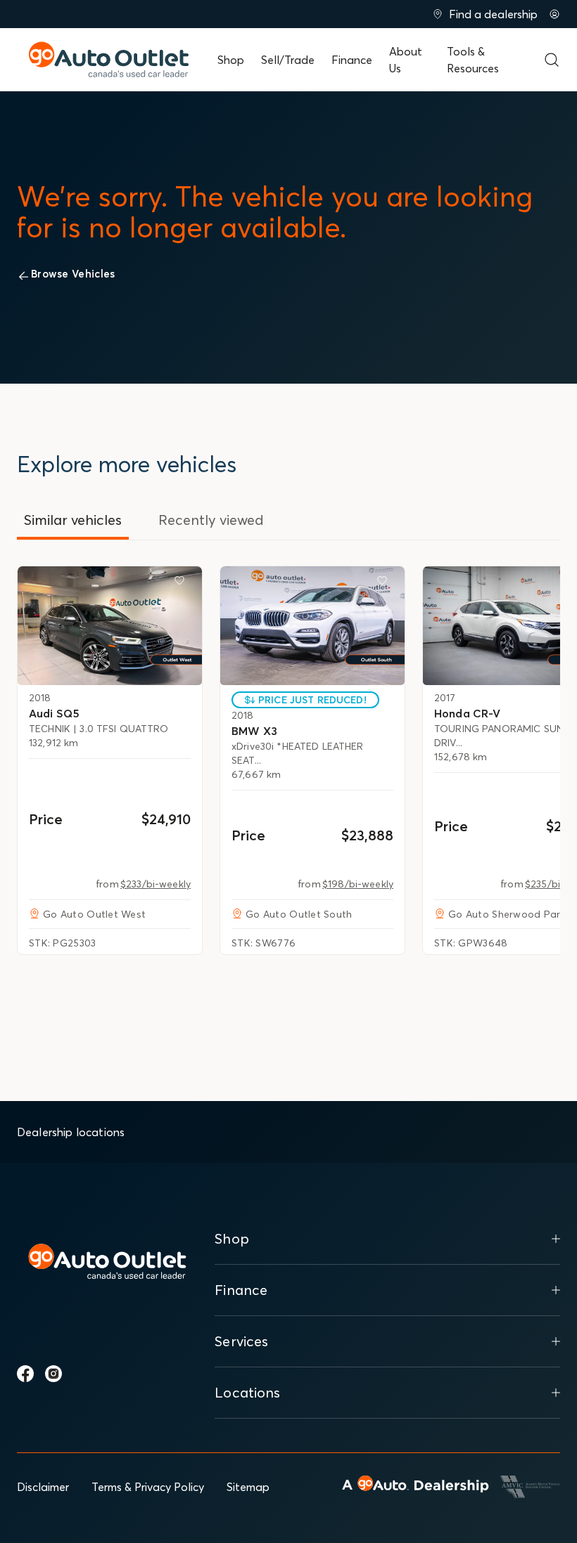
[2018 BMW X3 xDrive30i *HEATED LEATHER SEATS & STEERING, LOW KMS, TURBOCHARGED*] (312, 625)
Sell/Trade (288, 60)
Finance (351, 60)
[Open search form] (551, 59)
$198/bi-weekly (357, 884)
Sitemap (248, 1487)
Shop (230, 60)
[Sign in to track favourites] (182, 583)
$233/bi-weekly (155, 884)
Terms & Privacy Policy (147, 1487)
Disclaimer (43, 1487)
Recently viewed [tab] (211, 519)
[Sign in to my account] (554, 14)
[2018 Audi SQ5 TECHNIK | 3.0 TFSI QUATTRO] (110, 625)
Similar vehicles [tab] (73, 519)
